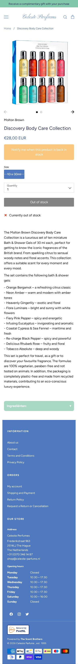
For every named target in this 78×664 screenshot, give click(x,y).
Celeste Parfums (39, 17)
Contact (12, 449)
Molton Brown (14, 120)
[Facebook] (11, 614)
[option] (39, 71)
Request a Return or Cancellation (27, 506)
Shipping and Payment (21, 493)
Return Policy (15, 499)
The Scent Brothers (31, 639)
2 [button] (41, 112)
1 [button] (37, 112)
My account (14, 486)
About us (12, 442)
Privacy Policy (15, 462)
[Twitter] (27, 614)
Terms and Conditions (20, 455)
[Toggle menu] (6, 17)
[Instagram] (19, 614)
